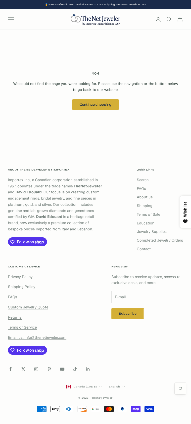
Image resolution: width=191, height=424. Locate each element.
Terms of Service (22, 327)
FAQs (141, 188)
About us (145, 197)
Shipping (144, 205)
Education (145, 223)
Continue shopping (96, 104)
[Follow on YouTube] (62, 369)
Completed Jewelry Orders (160, 240)
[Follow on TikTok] (75, 369)
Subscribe (128, 313)
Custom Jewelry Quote (28, 307)
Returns (15, 317)
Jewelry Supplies (152, 231)
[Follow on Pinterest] (49, 369)
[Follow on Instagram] (36, 369)
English (114, 386)
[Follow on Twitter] (23, 369)
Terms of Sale (148, 214)
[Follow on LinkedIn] (88, 369)
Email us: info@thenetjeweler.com (37, 337)
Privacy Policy (20, 276)
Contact (144, 249)
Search (143, 179)
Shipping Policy (21, 286)
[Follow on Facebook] (10, 369)
